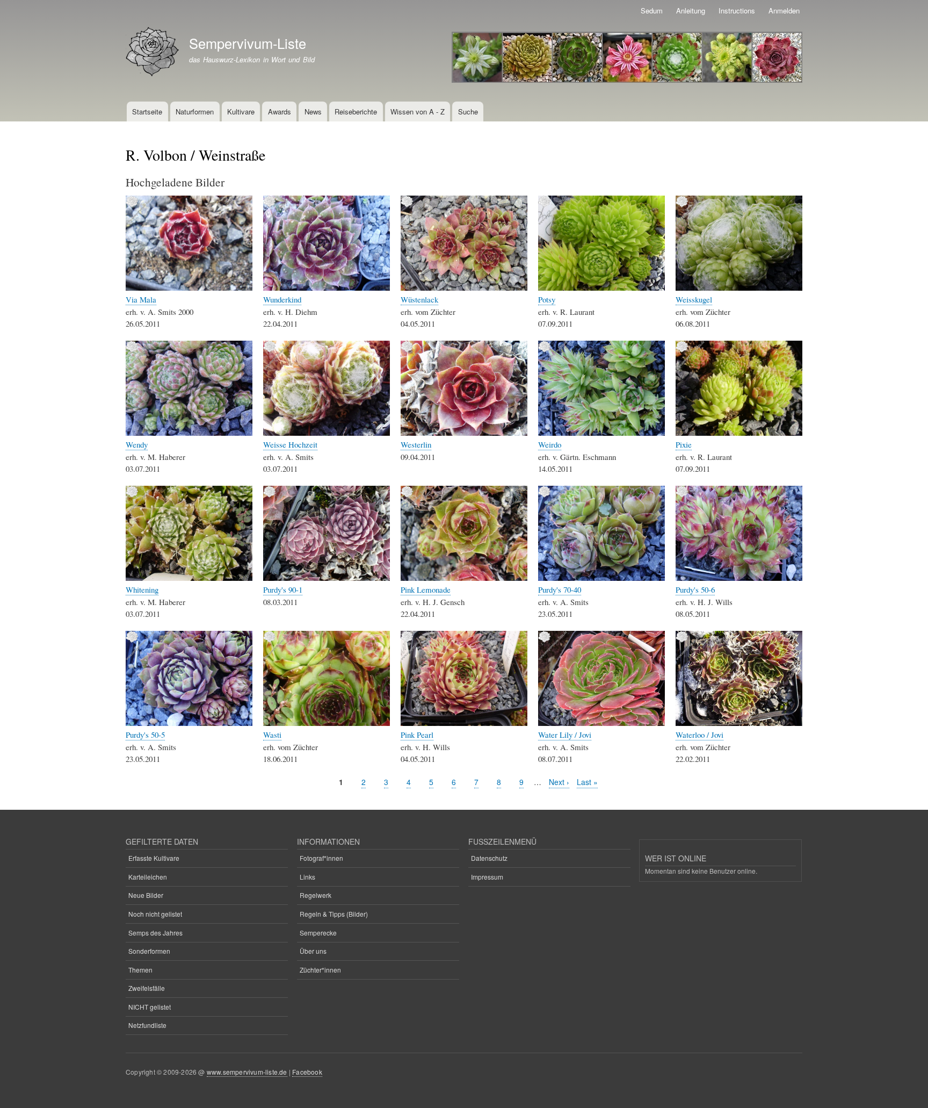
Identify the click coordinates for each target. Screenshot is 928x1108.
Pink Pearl (417, 734)
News (313, 111)
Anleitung (690, 10)
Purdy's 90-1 (282, 589)
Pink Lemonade (426, 589)
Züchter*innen (320, 969)
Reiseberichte (356, 111)
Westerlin (416, 444)
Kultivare (241, 111)
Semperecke (318, 932)
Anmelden (784, 10)
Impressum (487, 876)
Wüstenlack (419, 299)
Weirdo (549, 444)
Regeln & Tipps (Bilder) (334, 913)
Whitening (142, 589)
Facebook (307, 1071)
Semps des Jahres (155, 932)
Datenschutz (489, 857)
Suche (468, 111)
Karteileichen (147, 876)
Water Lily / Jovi (564, 734)
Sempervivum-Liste (247, 43)
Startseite (147, 111)
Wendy (137, 444)
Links (307, 876)
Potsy (546, 299)
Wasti (272, 734)
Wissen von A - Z (417, 111)
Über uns (313, 950)
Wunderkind (282, 299)
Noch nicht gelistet (155, 913)
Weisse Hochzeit (290, 444)
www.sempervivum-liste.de (247, 1071)
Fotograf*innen (321, 857)
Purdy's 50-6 (695, 589)
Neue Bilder (145, 895)
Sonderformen (149, 950)
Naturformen (195, 111)
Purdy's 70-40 (559, 589)
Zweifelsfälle (146, 987)
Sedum (652, 10)
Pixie (684, 444)
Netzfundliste (147, 1025)
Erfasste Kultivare (153, 857)
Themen (140, 969)
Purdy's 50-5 (145, 734)
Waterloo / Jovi (699, 734)
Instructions (737, 10)
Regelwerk (315, 895)
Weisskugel (694, 299)
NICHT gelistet (149, 1006)
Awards (279, 111)
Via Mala (141, 299)
